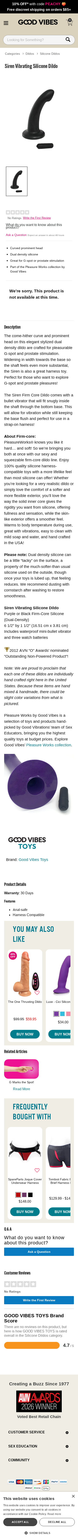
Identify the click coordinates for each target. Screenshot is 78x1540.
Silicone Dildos (50, 54)
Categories (12, 54)
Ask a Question (16, 235)
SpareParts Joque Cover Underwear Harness (25, 1181)
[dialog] (39, 1516)
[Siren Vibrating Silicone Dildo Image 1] (39, 117)
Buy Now (24, 1034)
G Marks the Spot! (21, 1082)
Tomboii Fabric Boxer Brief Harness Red (63, 1181)
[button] (5, 22)
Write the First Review (37, 218)
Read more (54, 1514)
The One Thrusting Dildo (25, 1002)
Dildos (30, 54)
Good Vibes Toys (33, 859)
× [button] (73, 1496)
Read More (21, 1089)
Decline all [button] (57, 1522)
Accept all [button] (20, 1522)
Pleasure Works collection (48, 744)
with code (39, 4)
